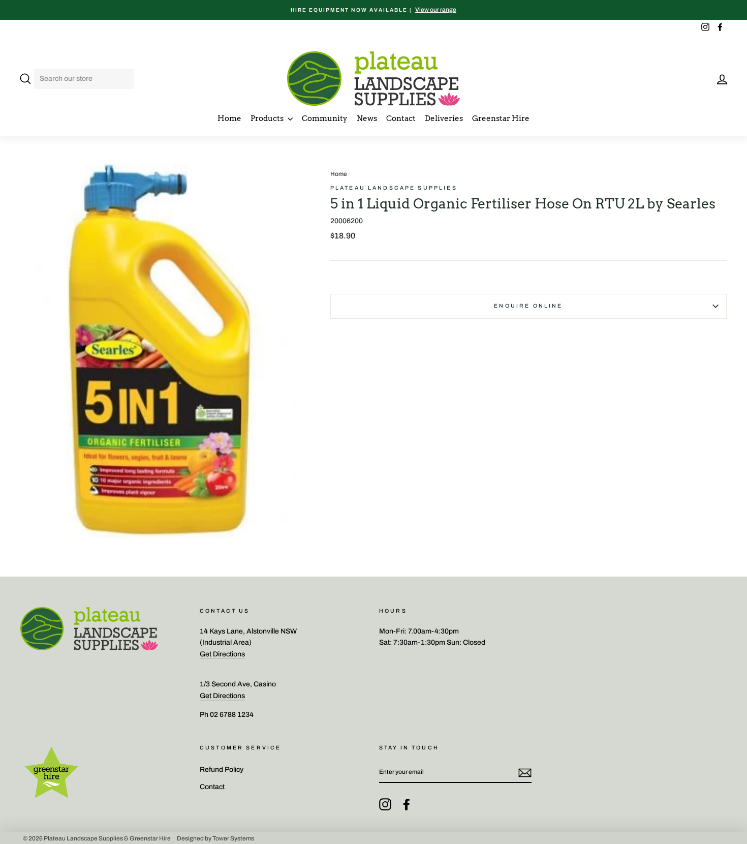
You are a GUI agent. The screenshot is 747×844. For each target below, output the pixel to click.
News (367, 118)
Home (229, 118)
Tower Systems (233, 837)
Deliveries (444, 118)
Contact (401, 118)
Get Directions (222, 654)
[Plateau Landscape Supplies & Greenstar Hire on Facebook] (406, 804)
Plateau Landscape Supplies (393, 188)
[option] (373, 10)
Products (268, 118)
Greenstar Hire (501, 118)
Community (325, 118)
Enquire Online (528, 306)
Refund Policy (221, 769)
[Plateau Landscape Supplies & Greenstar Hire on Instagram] (385, 804)
